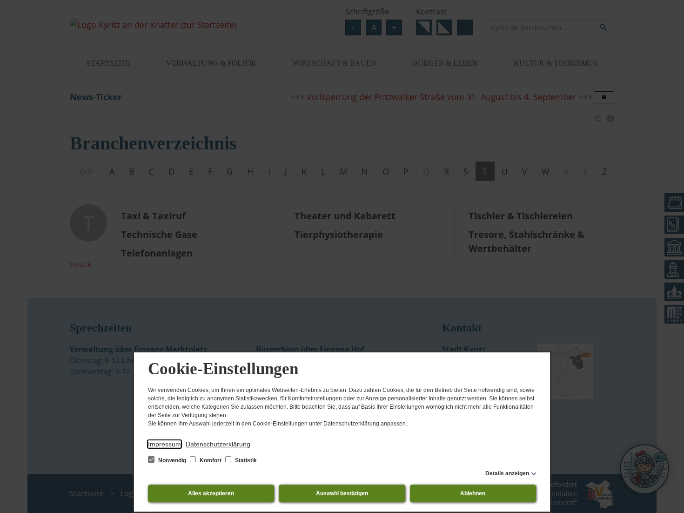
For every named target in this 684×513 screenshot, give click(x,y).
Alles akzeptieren (211, 493)
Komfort (210, 460)
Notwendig (172, 460)
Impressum (164, 444)
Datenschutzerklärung (218, 444)
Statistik (245, 460)
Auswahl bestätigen (342, 493)
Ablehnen (472, 493)
